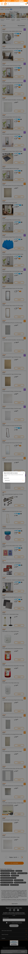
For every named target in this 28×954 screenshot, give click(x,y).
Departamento (6, 478)
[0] (26, 4)
